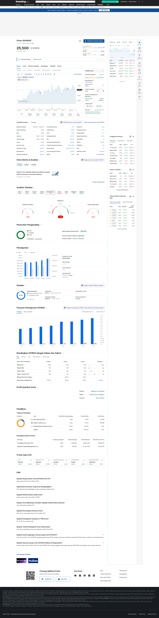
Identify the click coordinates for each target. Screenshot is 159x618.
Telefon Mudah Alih (105, 574)
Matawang (112, 42)
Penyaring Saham (91, 4)
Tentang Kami (123, 570)
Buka (49, 380)
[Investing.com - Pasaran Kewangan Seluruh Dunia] (22, 1)
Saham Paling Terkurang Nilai (118, 197)
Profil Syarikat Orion (26, 387)
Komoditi (124, 42)
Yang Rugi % (130, 140)
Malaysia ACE (113, 65)
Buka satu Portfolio (105, 577)
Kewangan (44, 66)
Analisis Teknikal (24, 187)
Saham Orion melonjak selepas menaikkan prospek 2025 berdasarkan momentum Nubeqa (33, 173)
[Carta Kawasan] (21, 74)
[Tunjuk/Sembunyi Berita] (54, 74)
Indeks (118, 42)
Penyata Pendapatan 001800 (31, 308)
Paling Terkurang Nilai (115, 202)
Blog (101, 570)
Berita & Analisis (33, 66)
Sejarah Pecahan (46, 70)
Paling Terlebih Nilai (127, 202)
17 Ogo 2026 (71, 145)
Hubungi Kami (123, 577)
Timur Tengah (79, 7)
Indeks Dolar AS (114, 76)
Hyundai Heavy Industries (59, 459)
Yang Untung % (121, 140)
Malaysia (35, 7)
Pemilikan (29, 70)
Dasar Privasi (142, 614)
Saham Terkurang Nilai (99, 7)
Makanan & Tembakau (97, 391)
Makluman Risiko (152, 614)
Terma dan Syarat (132, 614)
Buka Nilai (100, 47)
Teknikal (52, 66)
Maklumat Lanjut (37, 59)
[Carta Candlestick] (18, 74)
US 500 (111, 68)
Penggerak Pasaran (116, 136)
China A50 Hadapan (114, 73)
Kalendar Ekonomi (80, 4)
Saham (18, 7)
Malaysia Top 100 (114, 63)
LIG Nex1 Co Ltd (39, 459)
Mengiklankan (123, 574)
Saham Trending (115, 169)
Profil (24, 70)
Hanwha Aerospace (94, 459)
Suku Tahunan (28, 311)
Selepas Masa (47, 7)
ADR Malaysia (61, 7)
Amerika (68, 7)
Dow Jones (112, 71)
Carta (24, 66)
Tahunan (19, 311)
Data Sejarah (37, 70)
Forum (59, 66)
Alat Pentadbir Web (105, 580)
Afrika (91, 7)
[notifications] (139, 1)
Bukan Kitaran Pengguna (97, 394)
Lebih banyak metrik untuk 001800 (94, 122)
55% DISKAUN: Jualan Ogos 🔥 (110, 1)
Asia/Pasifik (86, 7)
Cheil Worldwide (75, 459)
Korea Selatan (100, 398)
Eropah (73, 7)
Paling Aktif (112, 140)
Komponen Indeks (56, 70)
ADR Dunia (54, 7)
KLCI (111, 60)
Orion (19, 459)
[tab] (20, 192)
